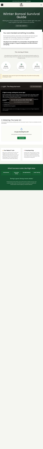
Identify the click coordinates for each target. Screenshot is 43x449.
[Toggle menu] (2, 5)
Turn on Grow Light (37, 86)
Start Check (21, 138)
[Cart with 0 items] (41, 5)
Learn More (28, 1)
